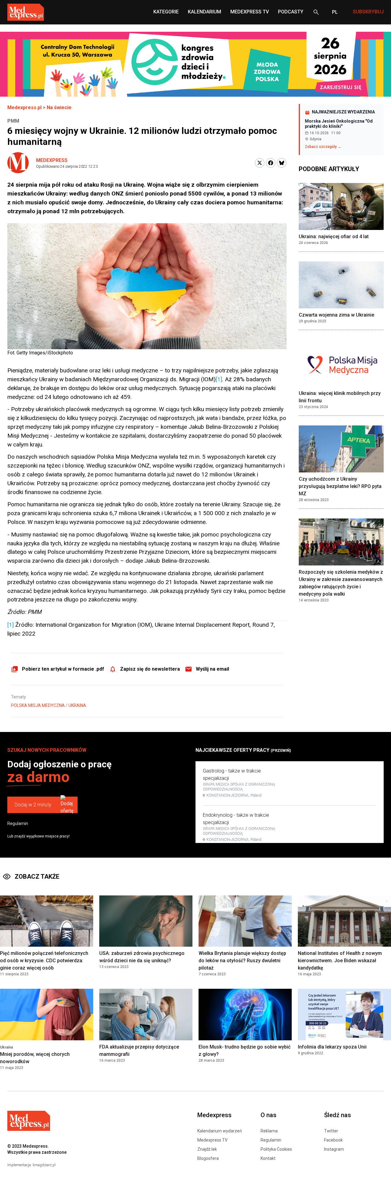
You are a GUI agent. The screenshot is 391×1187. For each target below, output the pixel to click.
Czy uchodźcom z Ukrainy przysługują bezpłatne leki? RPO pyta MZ (340, 486)
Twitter (331, 1130)
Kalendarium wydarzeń (219, 1130)
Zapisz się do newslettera (150, 669)
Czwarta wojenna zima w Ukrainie (336, 315)
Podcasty (290, 12)
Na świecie (59, 107)
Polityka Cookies (276, 1149)
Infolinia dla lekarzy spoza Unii (332, 1047)
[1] (219, 379)
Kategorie (166, 12)
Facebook (333, 1140)
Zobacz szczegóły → (323, 147)
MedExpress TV (249, 12)
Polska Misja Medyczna (38, 705)
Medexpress (52, 160)
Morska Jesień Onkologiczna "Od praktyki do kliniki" (339, 124)
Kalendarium (204, 12)
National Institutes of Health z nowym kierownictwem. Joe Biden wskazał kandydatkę (340, 960)
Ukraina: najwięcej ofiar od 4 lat (334, 236)
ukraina (77, 705)
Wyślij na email (212, 669)
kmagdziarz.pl (44, 1165)
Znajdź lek (207, 1149)
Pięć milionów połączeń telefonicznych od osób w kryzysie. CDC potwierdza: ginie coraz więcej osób (44, 960)
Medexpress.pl (24, 107)
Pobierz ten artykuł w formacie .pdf (63, 669)
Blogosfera (208, 1158)
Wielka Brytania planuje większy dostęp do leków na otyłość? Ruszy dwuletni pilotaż (242, 960)
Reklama (269, 1130)
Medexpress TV (212, 1140)
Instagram (334, 1149)
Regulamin (17, 823)
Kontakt (268, 1158)
